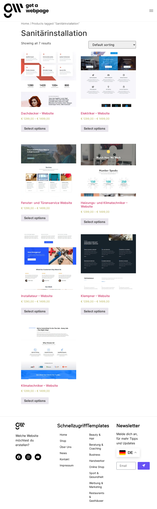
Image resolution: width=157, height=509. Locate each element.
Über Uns (65, 447)
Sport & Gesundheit (96, 474)
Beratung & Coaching (96, 446)
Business (94, 454)
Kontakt (64, 459)
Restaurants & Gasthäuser (96, 496)
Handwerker (97, 460)
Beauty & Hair (95, 436)
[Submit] (144, 466)
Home (25, 23)
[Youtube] (38, 457)
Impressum (67, 465)
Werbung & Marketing (96, 484)
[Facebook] (19, 457)
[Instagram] (28, 457)
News (63, 453)
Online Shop (96, 466)
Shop (63, 440)
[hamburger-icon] (151, 11)
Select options (35, 128)
